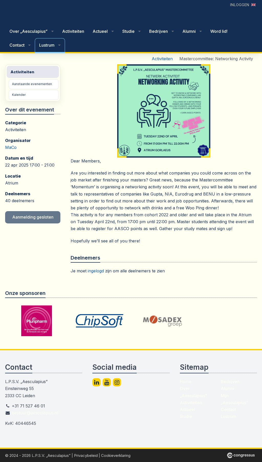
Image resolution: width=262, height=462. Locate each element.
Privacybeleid (86, 455)
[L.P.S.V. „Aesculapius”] (36, 12)
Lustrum (46, 45)
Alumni (189, 31)
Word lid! (218, 31)
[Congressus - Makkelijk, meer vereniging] (241, 455)
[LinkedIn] (96, 382)
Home (185, 381)
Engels (253, 4)
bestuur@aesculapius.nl (35, 412)
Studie (128, 31)
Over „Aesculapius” (28, 31)
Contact (17, 45)
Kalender (19, 95)
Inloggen (239, 5)
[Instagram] (117, 382)
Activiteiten (73, 31)
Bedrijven (158, 31)
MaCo (11, 147)
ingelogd (96, 270)
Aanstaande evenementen (32, 84)
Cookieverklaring (115, 455)
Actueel (100, 31)
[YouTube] (107, 382)
